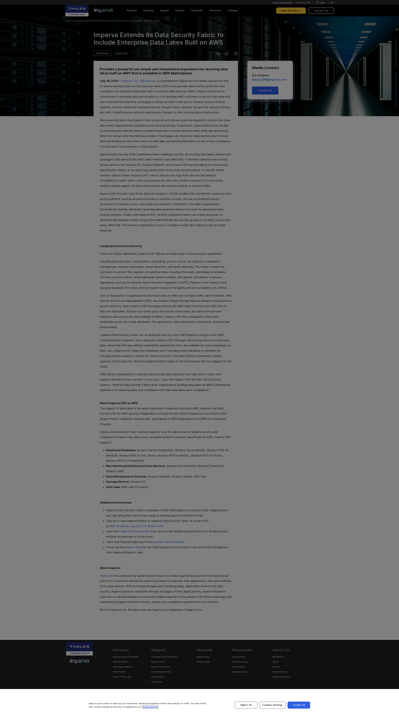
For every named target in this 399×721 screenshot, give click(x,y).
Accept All (299, 704)
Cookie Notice (150, 707)
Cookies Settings (272, 704)
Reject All (246, 704)
